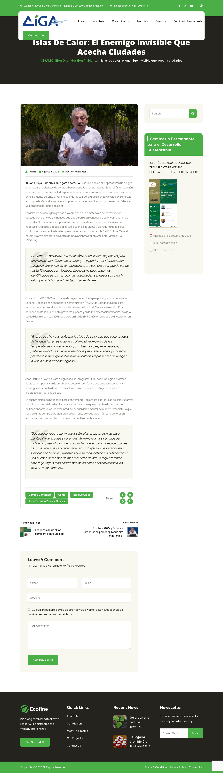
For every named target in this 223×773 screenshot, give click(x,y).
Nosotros (98, 21)
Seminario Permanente (188, 21)
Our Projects (75, 738)
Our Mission (74, 723)
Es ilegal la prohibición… (139, 739)
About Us (72, 716)
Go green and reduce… (139, 720)
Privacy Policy (178, 767)
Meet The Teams (77, 731)
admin (32, 171)
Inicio (81, 21)
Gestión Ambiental (75, 171)
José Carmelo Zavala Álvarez (46, 501)
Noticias (142, 21)
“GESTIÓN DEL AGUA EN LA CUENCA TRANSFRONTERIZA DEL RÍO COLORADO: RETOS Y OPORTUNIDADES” (173, 167)
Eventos (160, 21)
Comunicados (121, 21)
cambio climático (39, 494)
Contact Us (74, 745)
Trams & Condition (156, 767)
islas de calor (81, 494)
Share (109, 498)
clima (61, 494)
